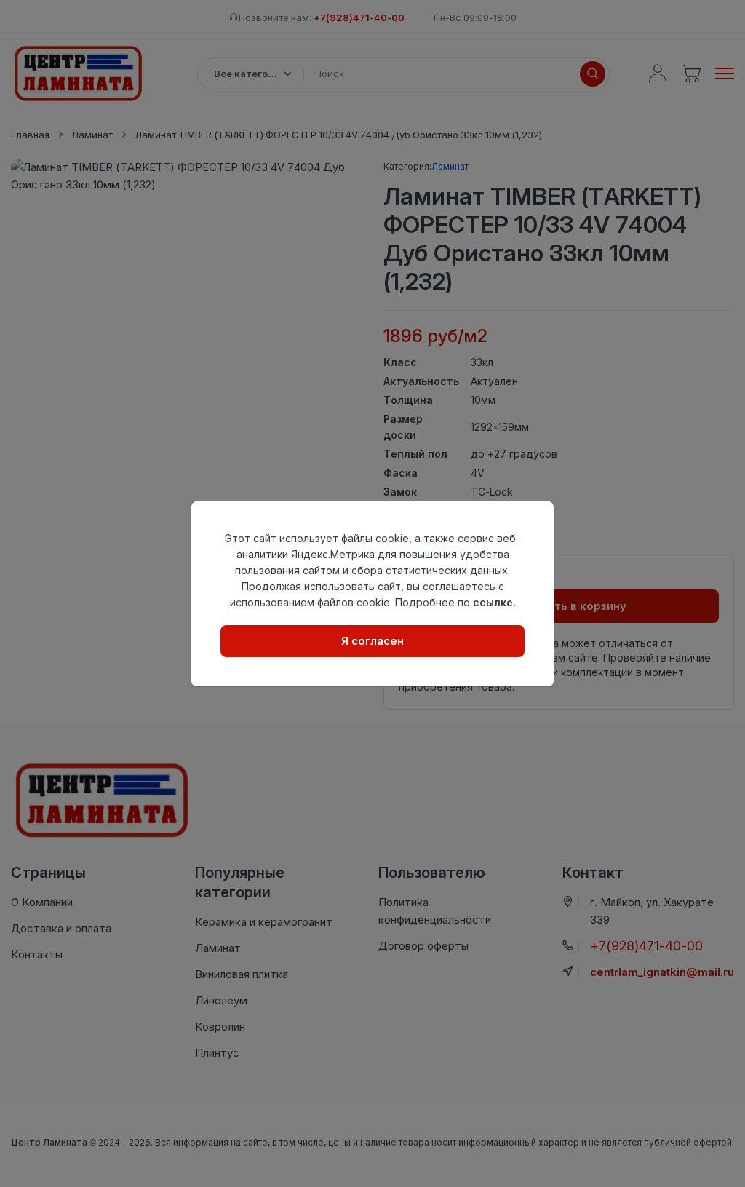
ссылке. (494, 602)
